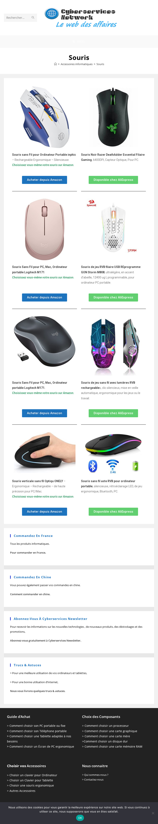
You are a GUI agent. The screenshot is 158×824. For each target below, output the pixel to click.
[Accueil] (55, 64)
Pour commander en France (27, 552)
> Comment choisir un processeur (105, 726)
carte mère (122, 736)
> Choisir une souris (21, 785)
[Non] (153, 813)
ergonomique (44, 785)
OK (80, 817)
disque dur (120, 741)
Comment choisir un (98, 741)
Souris (100, 64)
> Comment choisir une (98, 746)
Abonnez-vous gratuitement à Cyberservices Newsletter (45, 640)
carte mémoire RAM (128, 746)
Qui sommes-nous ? (96, 775)
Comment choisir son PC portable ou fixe (37, 726)
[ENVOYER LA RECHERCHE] (33, 18)
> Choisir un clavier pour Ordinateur (32, 775)
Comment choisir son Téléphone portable (38, 731)
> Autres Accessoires (21, 791)
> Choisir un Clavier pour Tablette (30, 780)
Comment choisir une (99, 736)
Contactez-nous (93, 779)
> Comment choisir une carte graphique (109, 731)
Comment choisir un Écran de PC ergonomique (41, 746)
